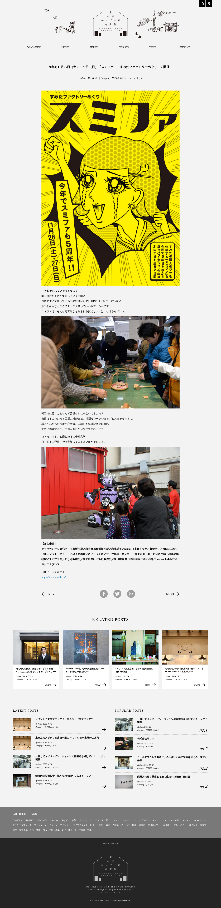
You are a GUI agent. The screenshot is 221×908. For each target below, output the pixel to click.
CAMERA (17, 820)
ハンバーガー (200, 820)
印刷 (134, 825)
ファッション (40, 825)
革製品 (82, 830)
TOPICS (115, 78)
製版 (57, 830)
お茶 (74, 820)
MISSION (65, 47)
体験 (108, 825)
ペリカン (53, 825)
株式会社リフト (145, 738)
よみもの (34, 679)
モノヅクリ (65, 825)
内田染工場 (118, 825)
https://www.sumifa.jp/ (53, 577)
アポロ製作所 (101, 820)
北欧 (128, 825)
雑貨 (70, 830)
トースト (186, 820)
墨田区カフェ (154, 825)
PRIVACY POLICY (110, 843)
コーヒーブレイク (140, 820)
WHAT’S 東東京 (34, 47)
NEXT (170, 594)
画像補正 (23, 830)
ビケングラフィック (22, 825)
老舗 (38, 830)
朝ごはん (193, 825)
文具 (176, 825)
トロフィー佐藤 (171, 820)
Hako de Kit (42, 820)
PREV (51, 594)
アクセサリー (85, 820)
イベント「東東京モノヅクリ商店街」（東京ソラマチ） (65, 719)
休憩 (101, 825)
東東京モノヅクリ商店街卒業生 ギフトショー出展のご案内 (67, 737)
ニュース (131, 78)
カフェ (114, 820)
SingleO (65, 820)
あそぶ (123, 78)
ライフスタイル (80, 825)
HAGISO (29, 820)
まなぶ (139, 78)
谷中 (64, 830)
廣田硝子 (167, 825)
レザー (93, 825)
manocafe (54, 820)
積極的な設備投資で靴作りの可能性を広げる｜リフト (64, 776)
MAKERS (94, 47)
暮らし (183, 825)
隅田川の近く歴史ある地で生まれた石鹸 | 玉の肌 (163, 776)
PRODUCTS (124, 47)
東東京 (203, 825)
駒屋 (89, 830)
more (48, 685)
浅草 (15, 830)
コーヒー (125, 820)
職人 (45, 830)
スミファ (156, 820)
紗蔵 (32, 830)
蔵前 (51, 830)
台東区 (142, 825)
